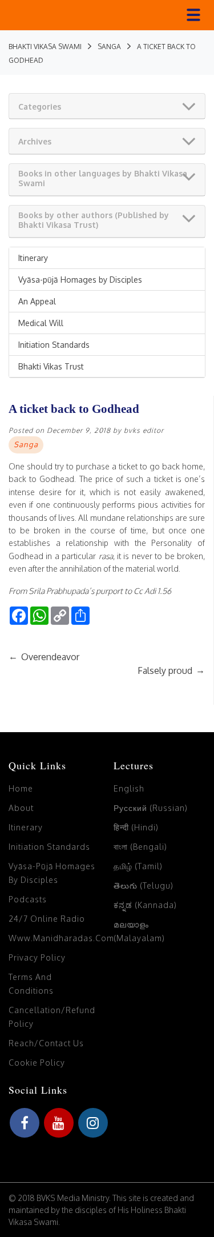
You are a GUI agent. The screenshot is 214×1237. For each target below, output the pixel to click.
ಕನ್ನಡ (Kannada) (145, 905)
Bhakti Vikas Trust (51, 366)
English (129, 788)
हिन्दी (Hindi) (136, 827)
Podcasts (28, 899)
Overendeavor (44, 656)
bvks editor (144, 430)
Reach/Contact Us (46, 1043)
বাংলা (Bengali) (140, 847)
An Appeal (37, 301)
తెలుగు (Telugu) (143, 885)
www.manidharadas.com (61, 938)
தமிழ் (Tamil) (138, 866)
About (21, 808)
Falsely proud (171, 670)
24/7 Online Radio (47, 918)
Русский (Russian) (151, 808)
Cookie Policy (37, 1062)
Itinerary (33, 258)
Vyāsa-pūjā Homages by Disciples (80, 279)
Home (21, 788)
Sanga (26, 444)
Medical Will (40, 323)
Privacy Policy (37, 957)
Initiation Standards (54, 345)
